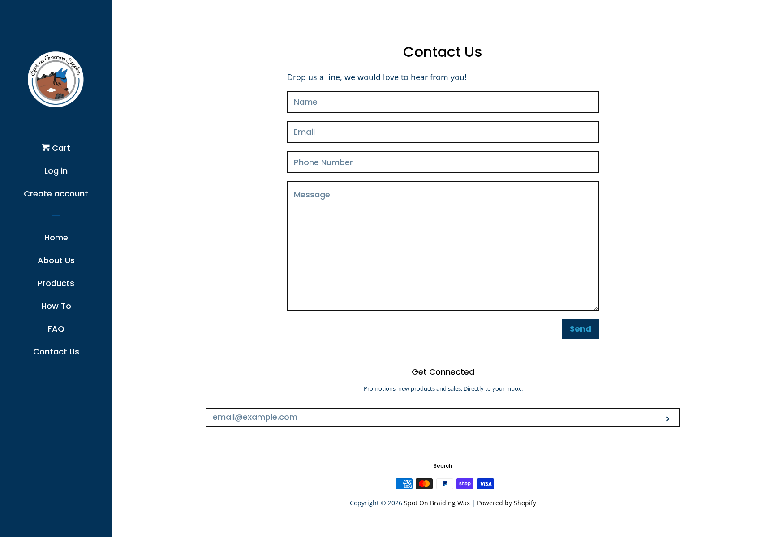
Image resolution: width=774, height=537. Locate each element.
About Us (56, 260)
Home (56, 237)
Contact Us (56, 351)
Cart (60, 147)
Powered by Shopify (506, 503)
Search (443, 465)
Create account (56, 193)
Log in (56, 170)
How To (56, 305)
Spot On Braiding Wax (438, 503)
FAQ (56, 328)
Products (56, 283)
